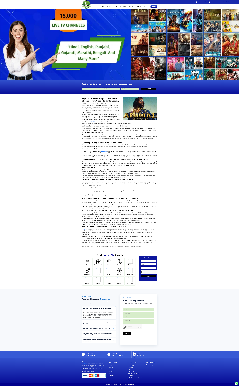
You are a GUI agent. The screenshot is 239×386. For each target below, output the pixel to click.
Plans (115, 6)
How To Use (131, 365)
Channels (130, 367)
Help (129, 369)
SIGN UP (154, 6)
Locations (138, 6)
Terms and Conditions (133, 373)
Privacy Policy (131, 371)
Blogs (110, 373)
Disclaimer (130, 375)
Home (102, 6)
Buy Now (131, 6)
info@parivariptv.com (216, 1)
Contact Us (146, 6)
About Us (109, 6)
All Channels (123, 6)
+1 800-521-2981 (202, 1)
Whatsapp (150, 365)
